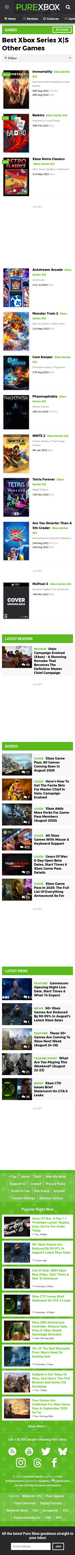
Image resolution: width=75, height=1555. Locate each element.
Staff (37, 1177)
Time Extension (25, 1503)
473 (26, 847)
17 (27, 772)
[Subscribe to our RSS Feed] (12, 1452)
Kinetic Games (40, 406)
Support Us (18, 1184)
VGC (66, 1510)
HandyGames (40, 538)
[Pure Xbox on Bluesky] (62, 1452)
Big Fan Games (41, 323)
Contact (35, 1184)
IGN (35, 1510)
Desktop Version (51, 1198)
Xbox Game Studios (43, 169)
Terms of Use (20, 1191)
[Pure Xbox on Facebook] (54, 1463)
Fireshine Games (42, 367)
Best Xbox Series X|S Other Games (35, 44)
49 (27, 665)
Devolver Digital (41, 589)
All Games (62, 29)
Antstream (63, 169)
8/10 (5, 162)
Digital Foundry (51, 1503)
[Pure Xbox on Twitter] (46, 1452)
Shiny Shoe (58, 323)
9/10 (5, 118)
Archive (59, 1191)
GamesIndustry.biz (27, 1518)
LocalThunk (53, 120)
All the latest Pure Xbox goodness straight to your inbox (37, 1535)
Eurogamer (50, 1510)
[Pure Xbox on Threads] (37, 1463)
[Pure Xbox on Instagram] (20, 1463)
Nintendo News (17, 1510)
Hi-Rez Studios (40, 441)
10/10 (6, 74)
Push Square (55, 1496)
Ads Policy (41, 1191)
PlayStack (38, 120)
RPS (59, 1518)
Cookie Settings (23, 1198)
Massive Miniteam (60, 538)
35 (27, 1097)
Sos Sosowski (60, 589)
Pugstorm (59, 367)
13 (27, 897)
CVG (48, 1518)
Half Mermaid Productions (47, 81)
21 (27, 1072)
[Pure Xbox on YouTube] (29, 1452)
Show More (36, 1426)
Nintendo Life (31, 1496)
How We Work (56, 1177)
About (25, 1177)
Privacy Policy (56, 1184)
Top (14, 1177)
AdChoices (63, 1481)
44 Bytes (44, 1481)
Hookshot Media (33, 1476)
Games (11, 30)
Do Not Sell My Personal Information (38, 1485)
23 (27, 872)
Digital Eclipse (40, 489)
